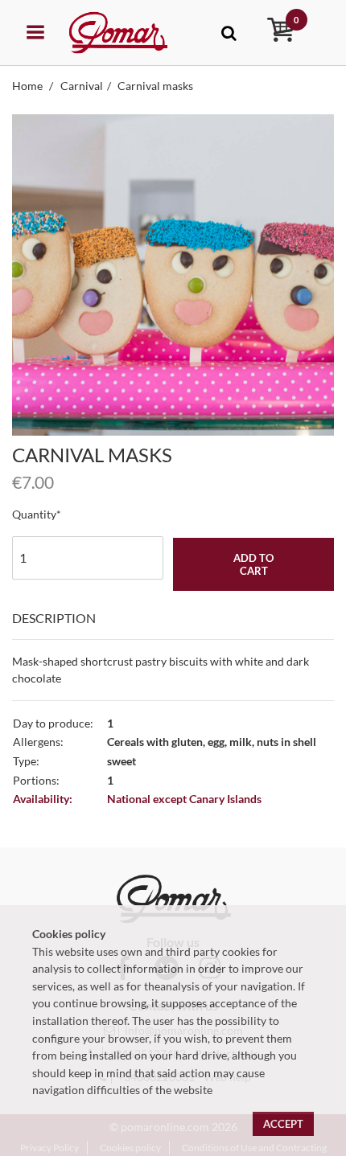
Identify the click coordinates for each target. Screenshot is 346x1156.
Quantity (34, 514)
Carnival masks (155, 85)
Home (28, 85)
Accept (283, 1123)
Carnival (81, 85)
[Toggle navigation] (229, 32)
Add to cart (253, 564)
